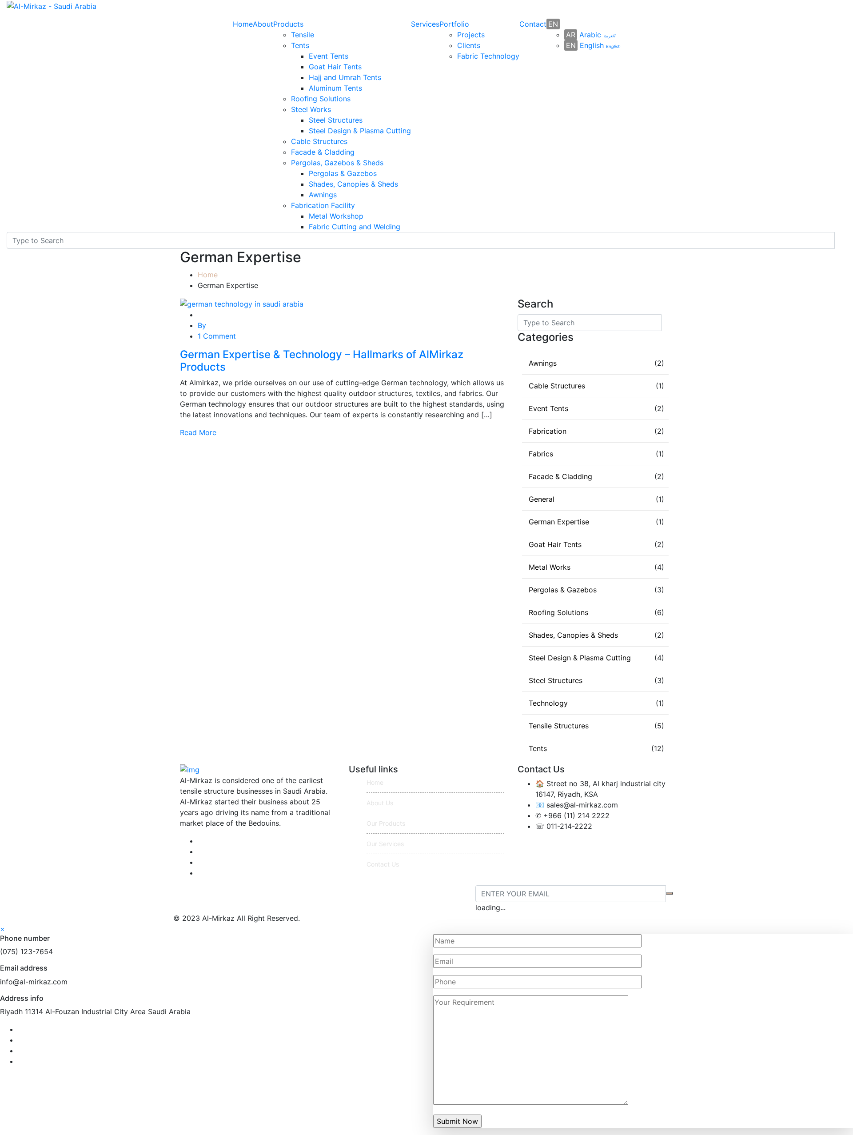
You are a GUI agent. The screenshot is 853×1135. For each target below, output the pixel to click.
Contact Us (383, 864)
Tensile (302, 34)
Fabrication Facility (323, 205)
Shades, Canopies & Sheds (353, 184)
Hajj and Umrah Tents (345, 77)
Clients (468, 45)
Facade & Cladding (323, 152)
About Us (380, 803)
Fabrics (541, 453)
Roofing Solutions (321, 98)
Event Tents (328, 56)
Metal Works (549, 567)
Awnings (323, 194)
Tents (300, 45)
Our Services (385, 843)
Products (288, 24)
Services (425, 24)
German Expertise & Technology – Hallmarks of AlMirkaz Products (321, 361)
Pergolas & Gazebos (343, 173)
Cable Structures (319, 141)
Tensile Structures (559, 725)
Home (243, 24)
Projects (471, 34)
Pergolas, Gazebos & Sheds (337, 162)
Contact (532, 24)
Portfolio (454, 24)
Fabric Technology (488, 56)
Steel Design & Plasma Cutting (360, 130)
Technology (548, 703)
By (202, 325)
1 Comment (217, 336)
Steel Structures (336, 120)
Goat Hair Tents (335, 66)
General (541, 499)
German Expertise (559, 521)
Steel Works (311, 109)
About (263, 24)
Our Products (386, 823)
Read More (198, 432)
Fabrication (547, 431)
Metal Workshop (336, 216)
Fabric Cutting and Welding (354, 226)
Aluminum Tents (335, 88)
